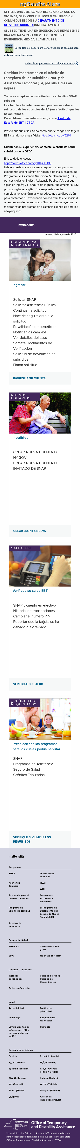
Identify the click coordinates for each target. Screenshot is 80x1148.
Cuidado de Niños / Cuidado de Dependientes (51, 979)
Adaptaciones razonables (48, 1019)
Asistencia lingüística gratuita (50, 1098)
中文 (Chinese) (48, 1062)
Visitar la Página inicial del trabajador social (49, 63)
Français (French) (50, 1090)
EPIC (11, 956)
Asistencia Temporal (15, 884)
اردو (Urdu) (14, 1097)
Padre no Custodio (19, 988)
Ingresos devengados (16, 977)
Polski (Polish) (16, 1090)
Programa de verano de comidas (19, 909)
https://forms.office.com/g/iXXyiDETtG (27, 163)
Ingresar (19, 285)
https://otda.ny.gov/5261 (56, 135)
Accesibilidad (16, 1008)
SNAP (12, 874)
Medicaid (14, 946)
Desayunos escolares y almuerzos (46, 898)
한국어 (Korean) (17, 1078)
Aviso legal (15, 1018)
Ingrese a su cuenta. (29, 378)
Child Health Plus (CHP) (49, 948)
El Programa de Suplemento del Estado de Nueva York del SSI (49, 912)
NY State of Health (50, 956)
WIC (42, 889)
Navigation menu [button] (6, 225)
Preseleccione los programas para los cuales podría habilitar (36, 746)
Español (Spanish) (50, 1056)
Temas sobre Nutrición (47, 875)
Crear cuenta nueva (29, 531)
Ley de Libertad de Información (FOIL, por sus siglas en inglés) (19, 1032)
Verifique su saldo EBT (30, 591)
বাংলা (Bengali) (16, 1084)
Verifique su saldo (28, 684)
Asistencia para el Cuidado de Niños (19, 897)
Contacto (45, 1027)
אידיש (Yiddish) (48, 1084)
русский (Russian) (19, 1069)
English (13, 1056)
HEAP (43, 883)
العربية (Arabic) (17, 1062)
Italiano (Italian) (49, 1078)
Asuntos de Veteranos (15, 925)
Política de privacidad (46, 1010)
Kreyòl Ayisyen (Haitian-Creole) (49, 1070)
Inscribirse (21, 438)
